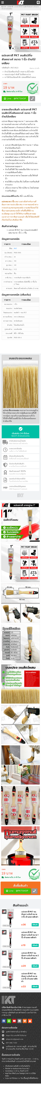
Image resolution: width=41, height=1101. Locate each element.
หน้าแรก (3, 7)
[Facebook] (4, 1021)
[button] (4, 31)
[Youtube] (14, 1021)
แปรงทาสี (10, 7)
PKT (15, 248)
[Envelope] (19, 1021)
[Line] (9, 1021)
